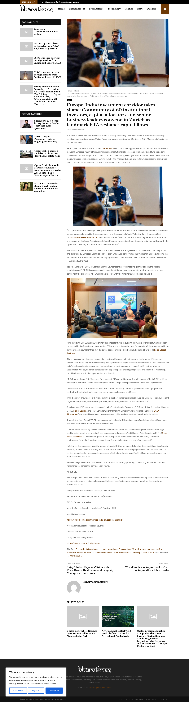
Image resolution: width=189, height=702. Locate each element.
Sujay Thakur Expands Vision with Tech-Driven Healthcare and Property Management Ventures (90, 570)
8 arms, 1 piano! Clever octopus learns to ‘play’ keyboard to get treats (46, 46)
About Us (129, 699)
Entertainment (77, 9)
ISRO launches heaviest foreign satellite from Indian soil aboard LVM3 (47, 60)
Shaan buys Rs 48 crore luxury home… (62, 2)
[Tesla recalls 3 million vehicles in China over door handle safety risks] (26, 154)
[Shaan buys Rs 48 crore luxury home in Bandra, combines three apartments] (26, 124)
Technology (114, 9)
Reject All (36, 690)
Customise (18, 690)
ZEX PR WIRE (107, 148)
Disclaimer (139, 699)
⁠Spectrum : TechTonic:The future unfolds (46, 31)
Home (61, 9)
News (140, 9)
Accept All (54, 690)
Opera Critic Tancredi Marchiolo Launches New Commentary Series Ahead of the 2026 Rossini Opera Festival (47, 170)
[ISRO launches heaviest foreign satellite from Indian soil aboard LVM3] (26, 61)
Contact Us (163, 699)
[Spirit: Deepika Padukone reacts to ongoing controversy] (26, 139)
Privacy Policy (151, 699)
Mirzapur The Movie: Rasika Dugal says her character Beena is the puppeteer (46, 187)
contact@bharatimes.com (100, 687)
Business (151, 9)
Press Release (96, 9)
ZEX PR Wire (76, 556)
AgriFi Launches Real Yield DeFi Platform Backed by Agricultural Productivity (116, 633)
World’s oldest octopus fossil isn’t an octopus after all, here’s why (147, 568)
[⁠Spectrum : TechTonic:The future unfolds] (26, 32)
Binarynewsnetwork (76, 129)
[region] (36, 682)
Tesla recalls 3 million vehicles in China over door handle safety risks (47, 153)
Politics (129, 9)
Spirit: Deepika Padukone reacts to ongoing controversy (45, 139)
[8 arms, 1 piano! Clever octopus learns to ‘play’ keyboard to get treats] (26, 46)
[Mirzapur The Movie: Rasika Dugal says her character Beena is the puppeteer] (26, 186)
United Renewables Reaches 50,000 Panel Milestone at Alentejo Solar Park (82, 633)
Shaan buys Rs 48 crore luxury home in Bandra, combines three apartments (47, 125)
